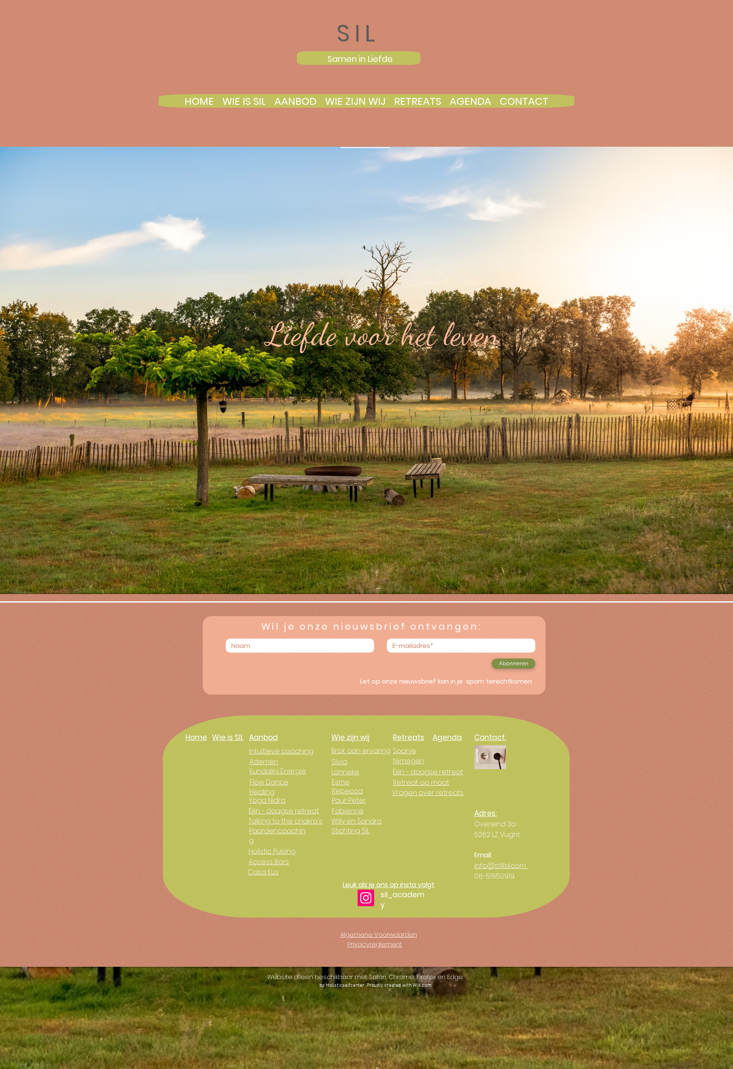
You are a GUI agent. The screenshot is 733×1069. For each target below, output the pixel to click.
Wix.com (422, 985)
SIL (358, 33)
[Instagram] (366, 898)
